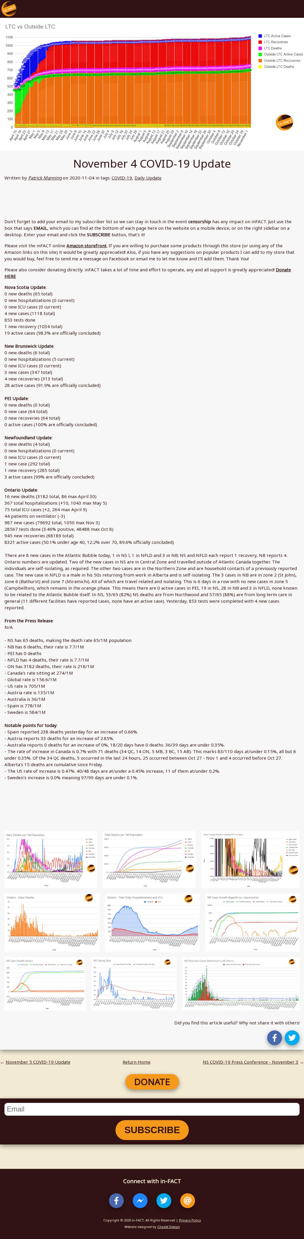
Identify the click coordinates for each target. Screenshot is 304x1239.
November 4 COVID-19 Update (152, 163)
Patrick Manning (45, 178)
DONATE (152, 1082)
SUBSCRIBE (152, 1130)
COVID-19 (122, 178)
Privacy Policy (190, 1220)
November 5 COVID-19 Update (38, 1062)
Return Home (137, 1062)
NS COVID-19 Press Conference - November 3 (250, 1062)
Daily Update (148, 178)
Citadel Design (168, 1226)
